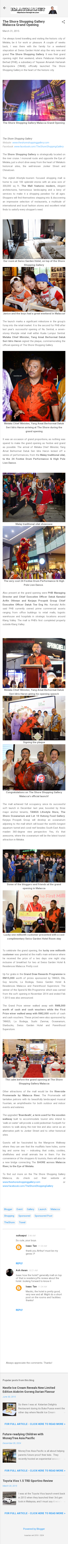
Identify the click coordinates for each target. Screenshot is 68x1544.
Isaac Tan (31, 1245)
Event (20, 1209)
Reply (19, 1263)
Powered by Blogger (34, 1528)
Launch (42, 1209)
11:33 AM (42, 1246)
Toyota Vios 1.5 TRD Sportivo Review (28, 1480)
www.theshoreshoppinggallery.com (30, 142)
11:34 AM (42, 1286)
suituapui (21, 1235)
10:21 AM (33, 1270)
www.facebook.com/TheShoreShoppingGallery (39, 146)
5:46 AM (31, 1235)
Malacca (55, 1209)
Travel (22, 1222)
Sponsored (24, 1215)
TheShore (9, 1222)
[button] (63, 22)
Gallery (30, 1209)
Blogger (8, 1209)
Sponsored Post (43, 1215)
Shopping (9, 1215)
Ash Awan (22, 1270)
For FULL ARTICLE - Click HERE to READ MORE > (35, 1424)
